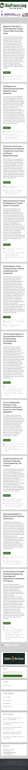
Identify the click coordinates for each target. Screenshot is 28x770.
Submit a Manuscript (7, 700)
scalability (15, 138)
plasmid (7, 191)
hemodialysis (14, 255)
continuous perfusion (18, 446)
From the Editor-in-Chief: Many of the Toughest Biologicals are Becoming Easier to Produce (12, 732)
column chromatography (11, 137)
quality (7, 325)
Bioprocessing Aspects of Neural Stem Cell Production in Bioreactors (13, 516)
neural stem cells (9, 562)
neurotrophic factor (16, 392)
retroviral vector (18, 449)
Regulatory (19, 76)
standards (12, 326)
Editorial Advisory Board (7, 706)
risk (15, 505)
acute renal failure (10, 252)
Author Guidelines (6, 703)
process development (15, 191)
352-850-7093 (8, 754)
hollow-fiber (18, 190)
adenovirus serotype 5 (11, 134)
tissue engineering (15, 506)
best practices (20, 503)
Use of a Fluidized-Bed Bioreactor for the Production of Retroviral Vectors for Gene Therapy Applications (12, 407)
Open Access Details (7, 697)
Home (2, 21)
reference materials (15, 325)
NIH (17, 79)
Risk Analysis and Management (13, 501)
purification (8, 138)
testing (7, 506)
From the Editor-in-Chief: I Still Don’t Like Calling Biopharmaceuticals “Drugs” (12, 728)
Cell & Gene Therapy (10, 76)
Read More (7, 73)
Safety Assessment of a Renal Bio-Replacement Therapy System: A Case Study (14, 203)
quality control (18, 257)
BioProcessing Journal (14, 762)
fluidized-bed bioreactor (11, 448)
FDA (14, 79)
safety (20, 79)
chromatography (9, 190)
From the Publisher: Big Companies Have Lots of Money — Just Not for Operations (12, 718)
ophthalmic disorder (10, 393)
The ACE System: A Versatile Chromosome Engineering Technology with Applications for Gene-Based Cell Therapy (13, 576)
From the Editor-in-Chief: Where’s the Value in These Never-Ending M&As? (13, 723)
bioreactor (8, 446)
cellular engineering (10, 389)
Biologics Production (11, 186)
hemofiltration (9, 257)
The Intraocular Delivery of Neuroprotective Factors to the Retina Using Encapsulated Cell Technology (13, 338)
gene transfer (16, 634)
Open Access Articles (7, 685)
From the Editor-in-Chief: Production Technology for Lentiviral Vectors (13, 737)
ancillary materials (10, 503)
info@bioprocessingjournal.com (9, 752)
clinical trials (9, 79)
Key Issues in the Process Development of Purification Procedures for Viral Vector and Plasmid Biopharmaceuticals (13, 151)
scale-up (7, 451)
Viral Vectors (19, 131)
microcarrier (8, 449)
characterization (9, 135)
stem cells (17, 564)
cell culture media (17, 561)
